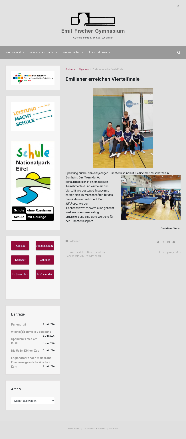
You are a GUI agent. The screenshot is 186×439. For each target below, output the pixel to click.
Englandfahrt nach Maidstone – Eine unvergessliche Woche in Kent (32, 362)
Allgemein (84, 69)
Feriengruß (18, 324)
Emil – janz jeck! (168, 252)
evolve (70, 428)
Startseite (70, 69)
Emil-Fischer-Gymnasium (93, 31)
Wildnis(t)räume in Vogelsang (31, 332)
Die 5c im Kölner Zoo (25, 350)
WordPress (113, 428)
